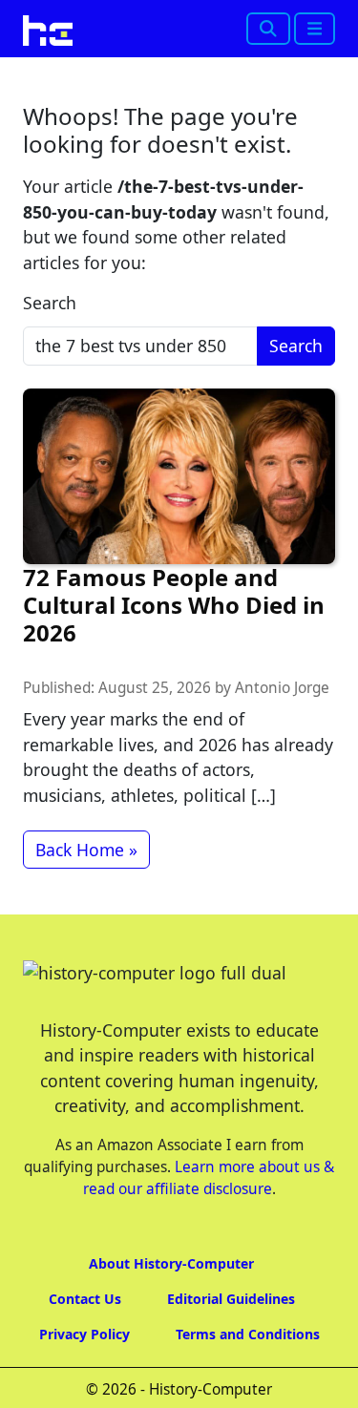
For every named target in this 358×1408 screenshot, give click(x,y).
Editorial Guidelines (231, 1299)
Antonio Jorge (282, 688)
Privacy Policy (84, 1334)
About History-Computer (171, 1263)
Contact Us (85, 1299)
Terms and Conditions (248, 1334)
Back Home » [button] (86, 849)
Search (49, 302)
